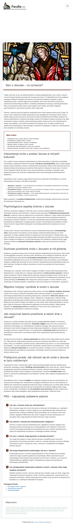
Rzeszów (43, 510)
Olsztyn (22, 510)
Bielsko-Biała (15, 508)
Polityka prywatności (44, 522)
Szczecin (56, 510)
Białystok (8, 508)
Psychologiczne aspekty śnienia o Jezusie (19, 140)
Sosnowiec (50, 510)
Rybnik (38, 510)
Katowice (64, 508)
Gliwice (59, 508)
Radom (33, 510)
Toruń (61, 510)
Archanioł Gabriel (13, 490)
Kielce (7, 510)
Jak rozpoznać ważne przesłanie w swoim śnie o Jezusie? (23, 146)
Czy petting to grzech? (15, 488)
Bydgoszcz (23, 508)
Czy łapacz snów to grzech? (17, 486)
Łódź (25, 513)
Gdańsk (49, 508)
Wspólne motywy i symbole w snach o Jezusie (20, 144)
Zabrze (20, 513)
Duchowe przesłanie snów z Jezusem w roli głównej (21, 142)
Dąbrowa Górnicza (41, 508)
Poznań (28, 510)
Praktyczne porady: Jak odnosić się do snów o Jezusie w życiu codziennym (28, 148)
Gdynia (54, 508)
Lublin (17, 510)
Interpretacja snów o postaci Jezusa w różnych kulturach (23, 139)
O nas (35, 522)
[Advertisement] (36, 26)
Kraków (13, 510)
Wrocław (15, 513)
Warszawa (9, 513)
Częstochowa (31, 508)
